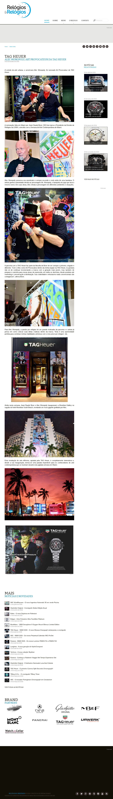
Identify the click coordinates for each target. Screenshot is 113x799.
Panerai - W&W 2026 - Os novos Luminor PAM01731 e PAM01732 (33, 641)
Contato (85, 20)
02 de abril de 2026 (16, 648)
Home (46, 20)
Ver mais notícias (91, 179)
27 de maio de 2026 (16, 615)
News (63, 20)
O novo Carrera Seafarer (93, 143)
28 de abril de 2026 (16, 643)
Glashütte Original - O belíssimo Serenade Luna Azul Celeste (31, 663)
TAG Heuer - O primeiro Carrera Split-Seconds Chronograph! (31, 668)
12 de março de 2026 (16, 659)
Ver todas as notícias (14, 687)
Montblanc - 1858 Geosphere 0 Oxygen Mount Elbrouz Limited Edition (34, 624)
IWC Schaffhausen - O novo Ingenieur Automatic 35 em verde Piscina (34, 602)
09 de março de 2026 (16, 676)
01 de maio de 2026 (16, 626)
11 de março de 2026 (16, 665)
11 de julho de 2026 (16, 604)
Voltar (14, 46)
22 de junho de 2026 (16, 610)
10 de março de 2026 (16, 670)
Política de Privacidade (41, 793)
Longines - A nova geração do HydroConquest (26, 646)
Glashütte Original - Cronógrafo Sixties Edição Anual (28, 608)
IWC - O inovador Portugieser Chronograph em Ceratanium (31, 680)
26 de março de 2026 (16, 654)
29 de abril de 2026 (16, 637)
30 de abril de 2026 (16, 632)
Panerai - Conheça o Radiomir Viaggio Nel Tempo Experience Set (33, 657)
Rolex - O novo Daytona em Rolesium (23, 613)
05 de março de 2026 (16, 681)
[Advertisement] (96, 222)
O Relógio (73, 20)
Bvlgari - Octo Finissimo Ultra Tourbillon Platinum (27, 619)
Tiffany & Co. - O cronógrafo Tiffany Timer (25, 674)
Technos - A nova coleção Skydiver (22, 652)
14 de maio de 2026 (16, 621)
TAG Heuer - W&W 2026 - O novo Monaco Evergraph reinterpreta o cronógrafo (38, 630)
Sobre (55, 20)
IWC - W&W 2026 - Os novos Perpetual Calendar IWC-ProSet (31, 635)
